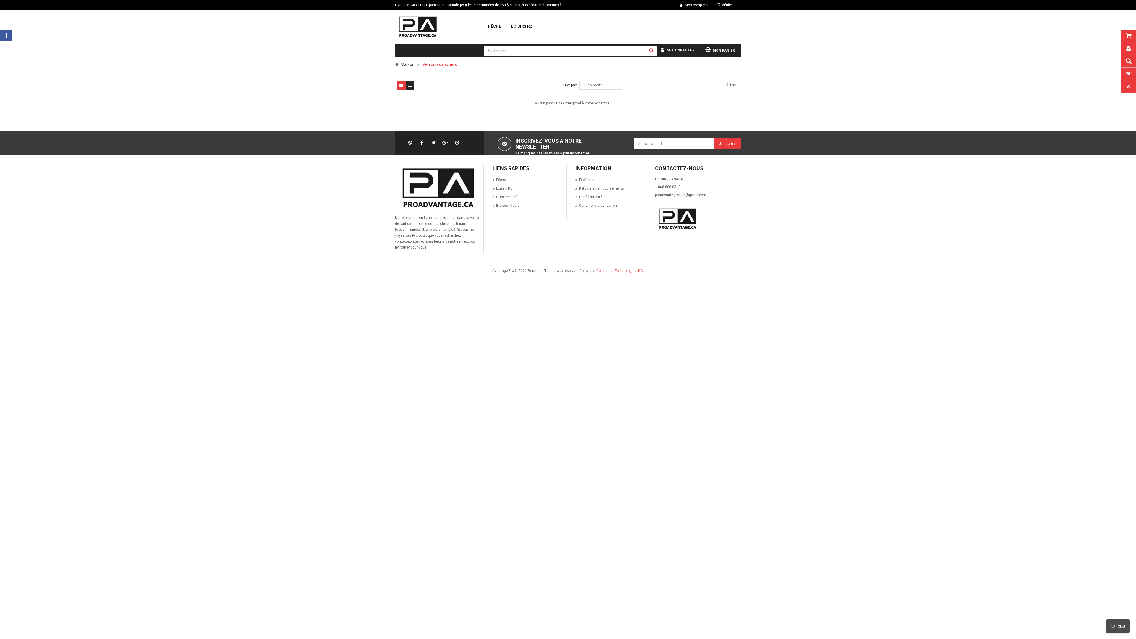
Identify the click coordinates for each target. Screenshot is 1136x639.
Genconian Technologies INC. (620, 271)
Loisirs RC (504, 188)
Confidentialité (590, 197)
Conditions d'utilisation (598, 206)
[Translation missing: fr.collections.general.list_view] (410, 85)
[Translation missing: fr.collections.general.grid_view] (401, 85)
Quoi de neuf (506, 197)
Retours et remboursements (601, 188)
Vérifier (727, 5)
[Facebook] (6, 35)
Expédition (587, 180)
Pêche (501, 180)
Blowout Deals (507, 206)
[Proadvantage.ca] (437, 188)
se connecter (681, 50)
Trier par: (569, 85)
